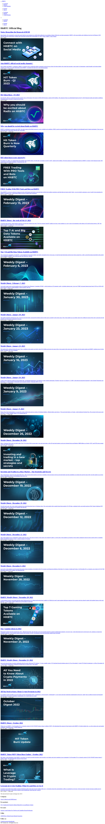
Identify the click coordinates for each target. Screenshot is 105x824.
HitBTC (4, 1)
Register (5, 8)
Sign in (5, 9)
